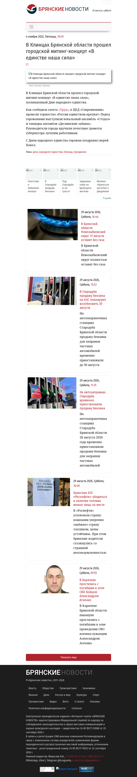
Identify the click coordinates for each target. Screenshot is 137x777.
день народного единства (47, 151)
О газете (79, 701)
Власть (32, 688)
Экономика (89, 688)
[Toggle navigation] (31, 26)
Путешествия (36, 701)
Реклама (95, 701)
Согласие (77, 708)
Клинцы (68, 151)
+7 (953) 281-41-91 (74, 756)
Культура (82, 694)
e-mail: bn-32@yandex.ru (86, 760)
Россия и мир (63, 694)
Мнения (33, 694)
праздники (80, 151)
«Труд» (63, 110)
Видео (53, 701)
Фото (65, 701)
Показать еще (69, 657)
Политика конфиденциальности (47, 708)
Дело (46, 694)
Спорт (96, 694)
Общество (48, 688)
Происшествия (68, 688)
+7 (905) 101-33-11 (94, 756)
